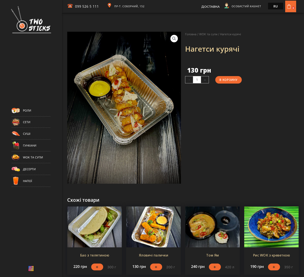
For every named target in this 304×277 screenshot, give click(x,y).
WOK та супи (208, 34)
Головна (190, 34)
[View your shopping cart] (289, 6)
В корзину (228, 79)
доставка (210, 7)
